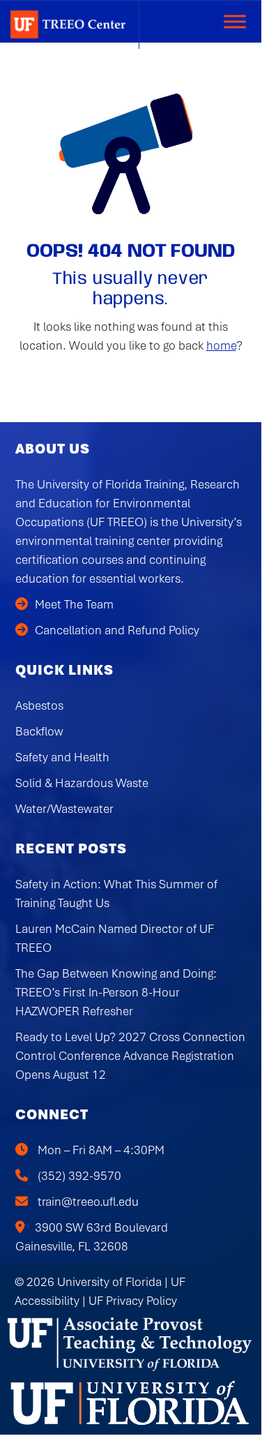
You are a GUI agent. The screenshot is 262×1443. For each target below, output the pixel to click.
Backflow (39, 731)
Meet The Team (74, 604)
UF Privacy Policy (132, 1300)
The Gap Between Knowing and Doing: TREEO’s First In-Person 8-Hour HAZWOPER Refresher (116, 992)
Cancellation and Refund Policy (117, 630)
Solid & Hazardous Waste (81, 783)
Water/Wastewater (64, 808)
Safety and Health (62, 757)
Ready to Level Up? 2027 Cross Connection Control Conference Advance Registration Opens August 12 (130, 1055)
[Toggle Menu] (235, 21)
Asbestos (39, 705)
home (221, 345)
